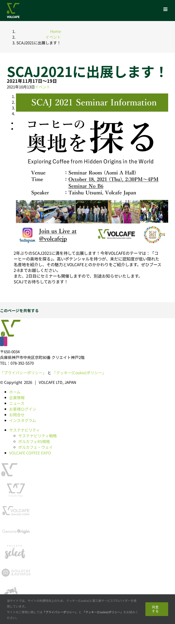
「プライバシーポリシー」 (23, 372)
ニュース (16, 403)
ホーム (15, 392)
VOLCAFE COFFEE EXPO (30, 453)
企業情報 (17, 397)
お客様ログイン (22, 409)
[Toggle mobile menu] (165, 9)
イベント (42, 87)
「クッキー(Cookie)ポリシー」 (79, 372)
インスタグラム (22, 420)
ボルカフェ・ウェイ (35, 447)
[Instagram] (5, 341)
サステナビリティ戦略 (37, 435)
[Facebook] (2, 341)
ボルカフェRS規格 (34, 441)
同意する (155, 609)
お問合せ (17, 414)
